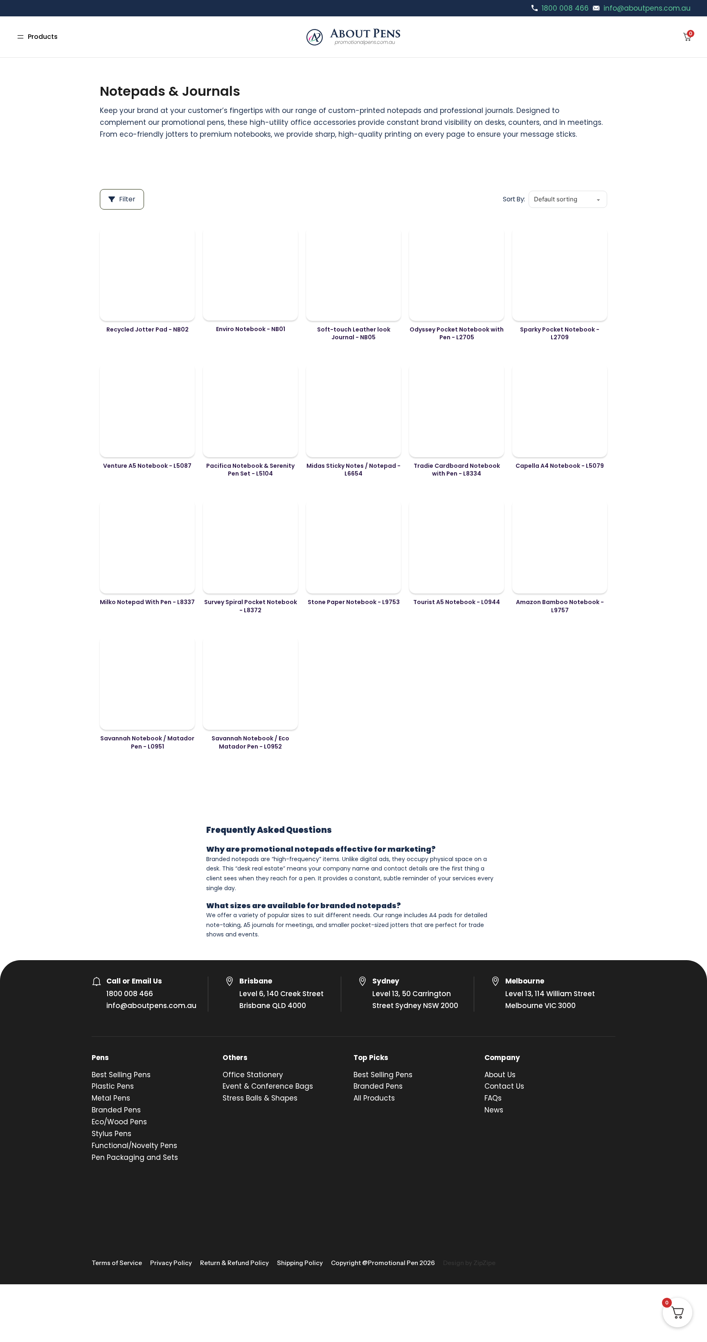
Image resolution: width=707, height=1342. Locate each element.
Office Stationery (253, 1075)
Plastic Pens (113, 1086)
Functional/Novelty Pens (134, 1145)
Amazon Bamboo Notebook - (560, 606)
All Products (374, 1098)
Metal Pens (111, 1098)
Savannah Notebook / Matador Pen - (147, 742)
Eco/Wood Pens (119, 1122)
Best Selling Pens (121, 1075)
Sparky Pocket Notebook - (559, 333)
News (493, 1110)
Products (43, 36)
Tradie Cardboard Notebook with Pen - (457, 470)
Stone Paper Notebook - (354, 602)
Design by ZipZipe (469, 1263)
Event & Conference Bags (268, 1086)
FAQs (493, 1098)
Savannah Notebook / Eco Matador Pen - (250, 742)
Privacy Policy (171, 1263)
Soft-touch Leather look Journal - (353, 333)
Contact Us (504, 1086)
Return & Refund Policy (234, 1263)
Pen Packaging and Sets (135, 1157)
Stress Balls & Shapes (260, 1098)
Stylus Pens (111, 1134)
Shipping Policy (300, 1263)
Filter (127, 199)
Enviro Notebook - (250, 329)
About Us (500, 1075)
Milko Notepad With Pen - (147, 602)
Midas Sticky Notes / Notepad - (353, 470)
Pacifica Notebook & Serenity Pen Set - (250, 470)
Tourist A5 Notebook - (456, 602)
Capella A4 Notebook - (560, 466)
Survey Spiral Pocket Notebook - (250, 606)
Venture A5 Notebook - (147, 466)
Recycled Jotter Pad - (147, 329)
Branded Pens (116, 1110)
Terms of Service (117, 1263)
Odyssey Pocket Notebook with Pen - (457, 333)
